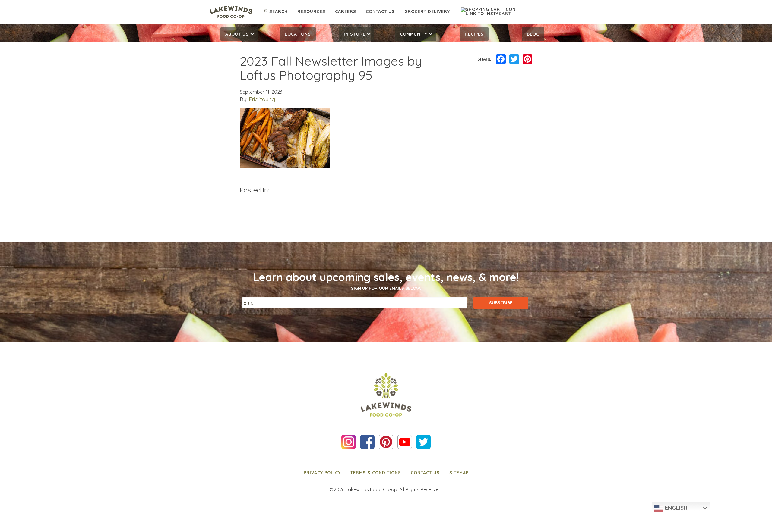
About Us (237, 34)
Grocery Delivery (427, 11)
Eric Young (262, 99)
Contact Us (380, 11)
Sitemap (459, 472)
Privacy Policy (322, 472)
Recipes (474, 34)
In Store (354, 34)
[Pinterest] (527, 59)
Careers (345, 11)
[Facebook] (501, 59)
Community (413, 34)
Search (278, 11)
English (675, 507)
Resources (311, 11)
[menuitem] (239, 34)
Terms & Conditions (375, 472)
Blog (533, 34)
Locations (298, 34)
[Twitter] (514, 59)
